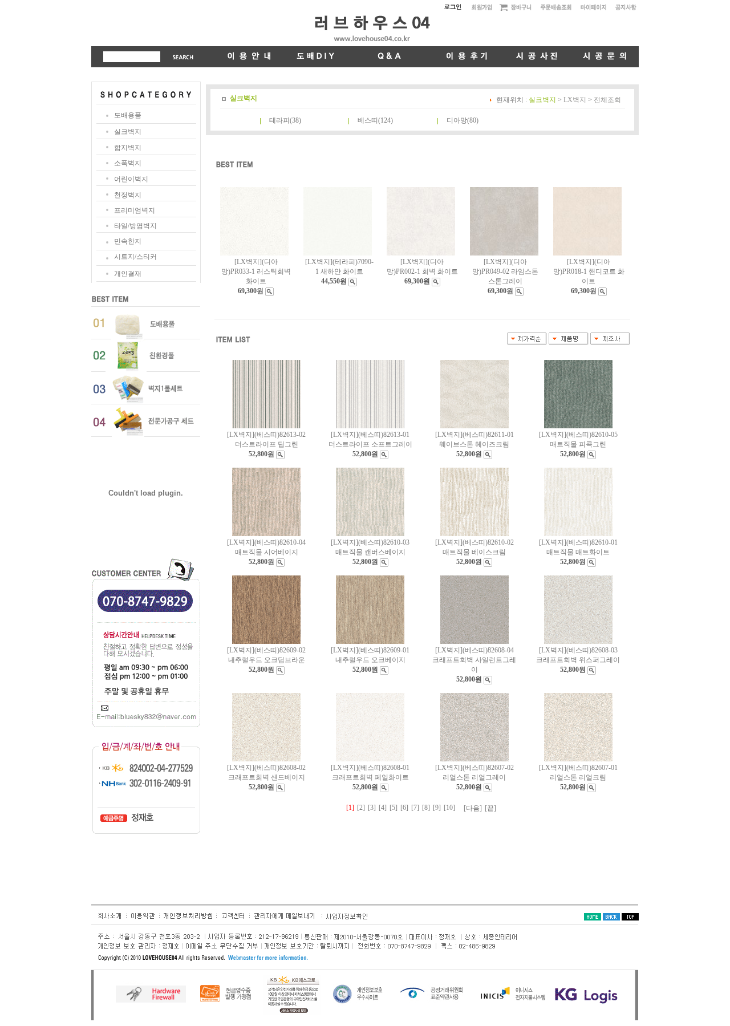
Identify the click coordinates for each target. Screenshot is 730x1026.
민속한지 (127, 241)
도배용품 (127, 115)
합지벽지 (127, 148)
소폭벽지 (127, 163)
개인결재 (127, 274)
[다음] (473, 808)
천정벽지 (127, 195)
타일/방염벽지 (135, 226)
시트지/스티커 (135, 257)
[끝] (490, 808)
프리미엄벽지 (134, 210)
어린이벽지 (131, 179)
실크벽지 (127, 132)
